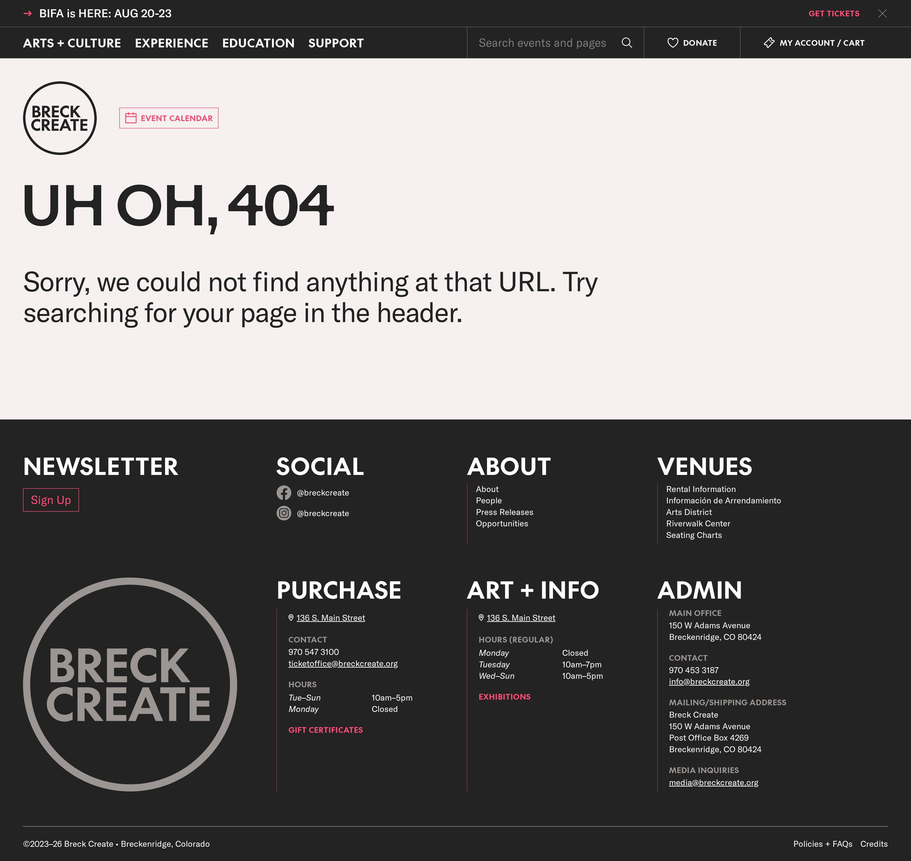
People (489, 500)
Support (336, 43)
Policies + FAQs (823, 843)
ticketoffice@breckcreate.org (343, 663)
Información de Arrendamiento (723, 500)
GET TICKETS (834, 13)
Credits (874, 843)
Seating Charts (694, 535)
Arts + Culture (72, 43)
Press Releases (505, 512)
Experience (172, 43)
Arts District (689, 512)
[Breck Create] (60, 118)
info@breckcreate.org (709, 681)
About (487, 489)
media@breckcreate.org (713, 782)
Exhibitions (505, 696)
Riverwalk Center (698, 523)
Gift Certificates (325, 729)
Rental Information (701, 489)
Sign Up (51, 500)
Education (258, 43)
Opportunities (502, 523)
